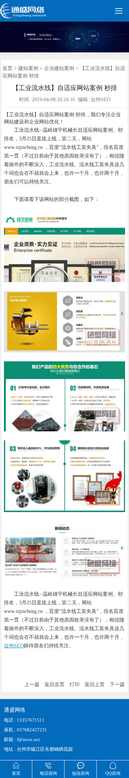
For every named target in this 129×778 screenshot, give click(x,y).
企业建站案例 (59, 68)
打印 (75, 684)
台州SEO (14, 645)
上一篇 (31, 684)
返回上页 (95, 684)
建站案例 (28, 68)
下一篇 (117, 684)
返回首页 (54, 684)
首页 (8, 68)
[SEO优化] (32, 14)
